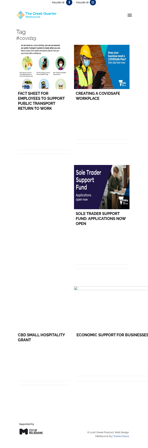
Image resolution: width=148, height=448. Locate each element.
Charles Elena (121, 436)
